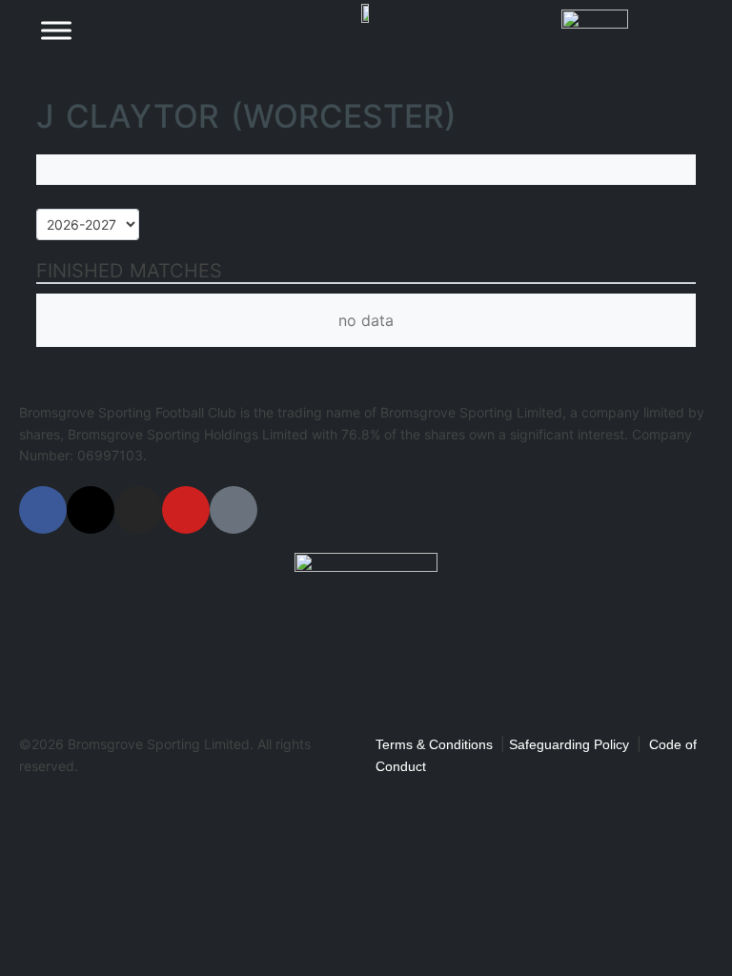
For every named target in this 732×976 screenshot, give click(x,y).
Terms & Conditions (434, 744)
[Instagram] (138, 510)
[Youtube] (186, 510)
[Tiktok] (233, 510)
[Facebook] (43, 510)
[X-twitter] (90, 510)
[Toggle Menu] (56, 30)
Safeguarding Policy (569, 744)
